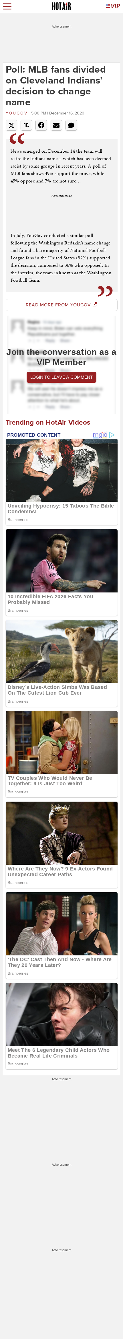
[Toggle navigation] (7, 6)
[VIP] (113, 6)
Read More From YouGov (59, 305)
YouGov (18, 113)
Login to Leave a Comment (61, 377)
